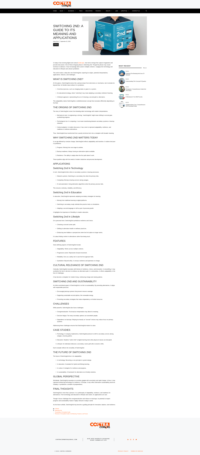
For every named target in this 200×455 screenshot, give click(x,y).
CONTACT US (136, 11)
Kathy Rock (56, 41)
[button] (146, 11)
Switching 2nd (58, 410)
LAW (116, 11)
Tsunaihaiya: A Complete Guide (62, 412)
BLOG (61, 11)
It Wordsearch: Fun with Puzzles (134, 97)
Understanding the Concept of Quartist (136, 81)
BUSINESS (71, 11)
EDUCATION (89, 11)
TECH (80, 11)
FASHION (98, 11)
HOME (55, 11)
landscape (81, 63)
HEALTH (108, 11)
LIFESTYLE (124, 11)
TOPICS (56, 44)
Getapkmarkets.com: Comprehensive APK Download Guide (135, 105)
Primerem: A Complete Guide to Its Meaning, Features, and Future (71, 413)
